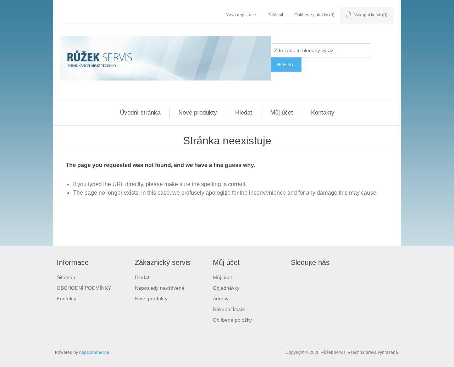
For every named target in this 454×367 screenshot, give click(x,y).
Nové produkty (197, 112)
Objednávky (226, 288)
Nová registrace (241, 14)
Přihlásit (275, 14)
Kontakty (322, 112)
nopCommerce (94, 352)
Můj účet (281, 112)
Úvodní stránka (140, 112)
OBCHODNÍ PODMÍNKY (84, 288)
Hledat (243, 112)
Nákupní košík (229, 309)
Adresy (220, 298)
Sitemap (66, 277)
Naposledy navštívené (159, 288)
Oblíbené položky (232, 320)
